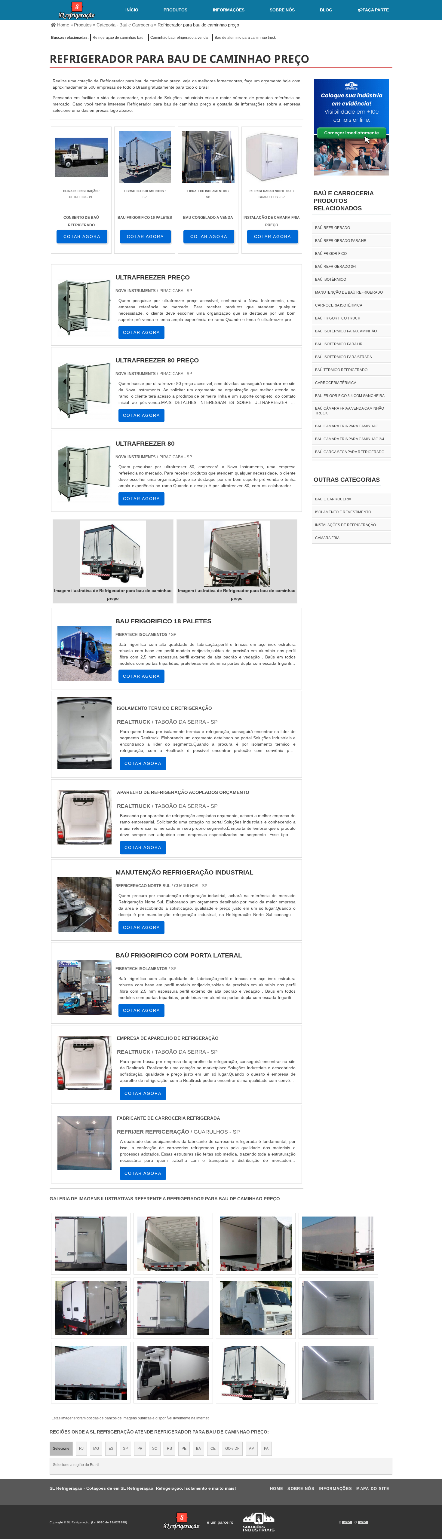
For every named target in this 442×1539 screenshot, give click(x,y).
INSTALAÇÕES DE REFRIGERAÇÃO (345, 525)
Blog (326, 10)
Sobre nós (282, 10)
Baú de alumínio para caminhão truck (245, 37)
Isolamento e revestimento (343, 512)
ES (111, 1448)
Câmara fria (327, 538)
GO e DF (232, 1448)
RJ (81, 1448)
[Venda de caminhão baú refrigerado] (338, 1244)
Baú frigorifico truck (337, 318)
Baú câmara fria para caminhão (346, 426)
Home (276, 1488)
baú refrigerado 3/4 (335, 266)
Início (131, 10)
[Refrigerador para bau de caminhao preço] (113, 554)
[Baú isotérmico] (91, 1308)
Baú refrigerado (332, 228)
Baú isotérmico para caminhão (346, 331)
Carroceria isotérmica (338, 305)
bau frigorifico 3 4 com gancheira (350, 396)
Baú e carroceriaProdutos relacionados (344, 201)
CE (213, 1448)
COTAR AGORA (81, 236)
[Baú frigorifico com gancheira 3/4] (91, 1244)
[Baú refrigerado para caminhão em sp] (91, 1373)
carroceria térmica (335, 383)
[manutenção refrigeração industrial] (84, 931)
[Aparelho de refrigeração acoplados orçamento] (84, 845)
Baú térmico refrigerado (341, 370)
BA (198, 1448)
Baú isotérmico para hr (339, 344)
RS (169, 1448)
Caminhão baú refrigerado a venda (179, 37)
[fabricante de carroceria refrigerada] (84, 1171)
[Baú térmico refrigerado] (256, 1373)
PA (266, 1448)
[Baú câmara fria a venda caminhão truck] (256, 1244)
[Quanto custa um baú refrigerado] (338, 1373)
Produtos (175, 10)
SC (154, 1448)
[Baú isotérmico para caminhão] (256, 1308)
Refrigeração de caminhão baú (118, 37)
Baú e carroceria (333, 499)
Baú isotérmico (330, 279)
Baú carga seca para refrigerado (349, 452)
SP (125, 1448)
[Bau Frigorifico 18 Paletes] (84, 679)
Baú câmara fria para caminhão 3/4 (349, 439)
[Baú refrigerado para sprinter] (173, 1308)
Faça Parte (376, 10)
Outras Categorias (347, 479)
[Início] (77, 10)
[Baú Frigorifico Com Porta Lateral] (84, 1014)
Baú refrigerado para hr (341, 241)
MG (96, 1448)
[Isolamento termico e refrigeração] (84, 770)
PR (140, 1448)
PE (184, 1448)
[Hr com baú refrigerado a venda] (173, 1373)
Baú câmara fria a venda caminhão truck (349, 410)
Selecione (61, 1448)
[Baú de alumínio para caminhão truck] (338, 1308)
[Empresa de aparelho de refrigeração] (84, 1091)
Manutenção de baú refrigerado (349, 292)
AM (251, 1448)
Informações (228, 10)
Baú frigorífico (331, 254)
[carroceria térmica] (173, 1244)
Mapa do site (372, 1488)
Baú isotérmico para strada (343, 357)
